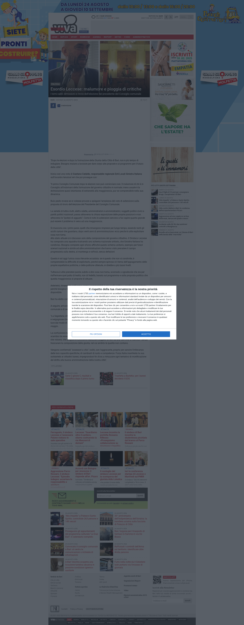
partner (92, 293)
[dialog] (122, 312)
